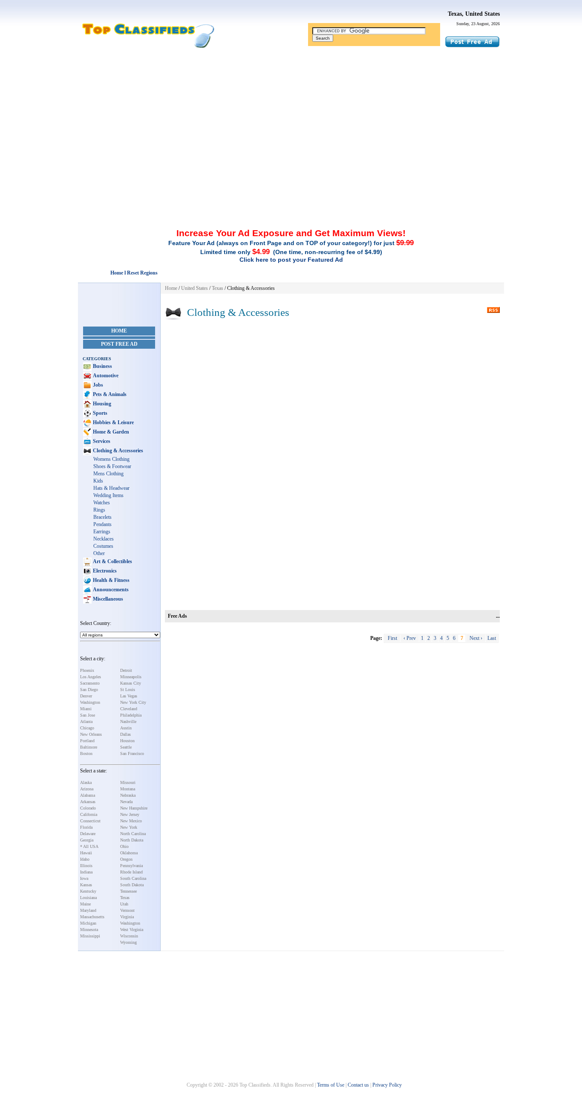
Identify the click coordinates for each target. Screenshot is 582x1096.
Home (119, 331)
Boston (86, 753)
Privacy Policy (387, 1085)
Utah (124, 904)
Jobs (97, 385)
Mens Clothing (108, 474)
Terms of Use (330, 1085)
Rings (99, 510)
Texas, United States (474, 14)
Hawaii (86, 852)
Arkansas (87, 801)
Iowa (84, 878)
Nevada (126, 801)
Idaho (84, 859)
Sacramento (90, 683)
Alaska (86, 782)
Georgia (86, 840)
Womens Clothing (111, 459)
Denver (86, 696)
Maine (85, 904)
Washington (90, 702)
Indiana (86, 872)
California (88, 814)
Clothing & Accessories (117, 451)
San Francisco (132, 753)
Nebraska (127, 795)
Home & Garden (110, 432)
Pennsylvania (131, 865)
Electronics (104, 571)
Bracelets (102, 517)
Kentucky (88, 891)
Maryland (88, 910)
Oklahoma (129, 852)
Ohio (124, 846)
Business (102, 366)
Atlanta (86, 721)
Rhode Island (131, 872)
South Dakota (132, 884)
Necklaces (103, 539)
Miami (86, 708)
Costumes (103, 546)
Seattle (126, 747)
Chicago (87, 728)
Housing (101, 404)
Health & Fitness (111, 580)
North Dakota (131, 840)
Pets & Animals (109, 394)
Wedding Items (108, 495)
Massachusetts (92, 916)
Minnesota (89, 929)
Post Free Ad (119, 344)
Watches (101, 503)
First (392, 638)
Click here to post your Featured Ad (291, 259)
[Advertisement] (291, 112)
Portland (87, 740)
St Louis (127, 689)
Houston (127, 740)
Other (99, 553)
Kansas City (130, 683)
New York (128, 827)
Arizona (86, 789)
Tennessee (128, 891)
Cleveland (128, 708)
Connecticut (90, 820)
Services (101, 441)
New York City (133, 702)
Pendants (102, 524)
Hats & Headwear (111, 488)
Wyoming (128, 942)
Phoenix (87, 670)
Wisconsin (129, 936)
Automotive (105, 376)
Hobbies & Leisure (113, 422)
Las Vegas (128, 696)
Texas (125, 897)
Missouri (127, 782)
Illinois (86, 865)
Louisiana (88, 897)
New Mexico (131, 820)
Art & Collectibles (112, 561)
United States (194, 288)
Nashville (128, 721)
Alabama (87, 795)
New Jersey (129, 814)
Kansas (86, 884)
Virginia (127, 916)
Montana (127, 789)
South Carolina (133, 878)
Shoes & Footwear (112, 466)
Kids (98, 481)
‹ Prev (409, 638)
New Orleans (91, 734)
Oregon (126, 859)
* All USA (89, 846)
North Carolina (133, 833)
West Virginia (131, 929)
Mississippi (90, 936)
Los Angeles (90, 676)
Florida (86, 827)
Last (491, 638)
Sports (99, 413)
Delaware (87, 833)
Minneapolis (130, 676)
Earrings (101, 532)
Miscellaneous (107, 599)
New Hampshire (133, 808)
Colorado (88, 808)
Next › (476, 638)
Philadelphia (130, 715)
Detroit (126, 670)
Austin (126, 728)
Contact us (358, 1085)
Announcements (110, 590)
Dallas (125, 734)
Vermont (127, 910)
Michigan (88, 923)
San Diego (89, 689)
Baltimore (88, 747)
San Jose (87, 715)
